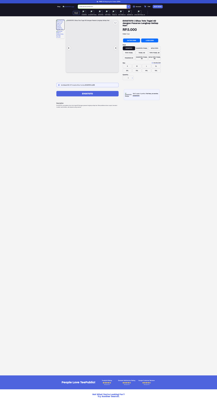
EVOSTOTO (87, 93)
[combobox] (102, 7)
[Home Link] (68, 6)
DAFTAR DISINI (131, 40)
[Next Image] (115, 48)
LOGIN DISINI (150, 40)
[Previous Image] (69, 48)
